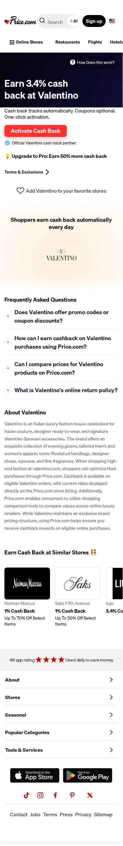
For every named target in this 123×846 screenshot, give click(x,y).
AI (75, 21)
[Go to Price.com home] (20, 21)
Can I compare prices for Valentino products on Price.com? (55, 368)
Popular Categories (27, 732)
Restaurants (67, 42)
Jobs (35, 814)
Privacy (83, 814)
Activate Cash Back (35, 130)
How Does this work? (96, 62)
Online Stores (29, 42)
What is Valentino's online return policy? (62, 390)
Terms (50, 814)
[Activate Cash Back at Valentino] (61, 247)
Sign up (94, 21)
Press (66, 814)
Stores (12, 697)
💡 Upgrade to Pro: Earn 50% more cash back (55, 156)
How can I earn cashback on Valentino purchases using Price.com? (59, 342)
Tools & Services (24, 750)
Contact (18, 814)
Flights (95, 42)
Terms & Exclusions (23, 172)
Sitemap (103, 814)
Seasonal (15, 715)
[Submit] (42, 22)
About (12, 680)
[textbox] (112, 21)
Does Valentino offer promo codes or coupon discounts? (58, 316)
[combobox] (59, 21)
